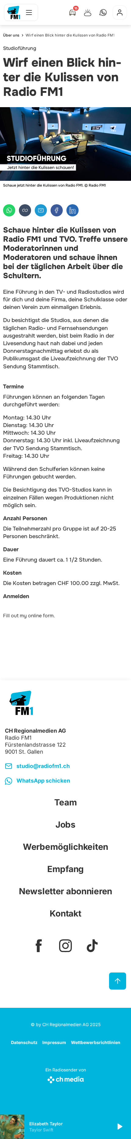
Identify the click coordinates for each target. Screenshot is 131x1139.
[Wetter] (87, 12)
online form (41, 615)
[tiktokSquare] (92, 945)
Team (65, 802)
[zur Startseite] (13, 12)
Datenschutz (24, 1042)
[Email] (41, 210)
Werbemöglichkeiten (65, 847)
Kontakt (65, 913)
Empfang (65, 869)
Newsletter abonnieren (65, 891)
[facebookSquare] (38, 945)
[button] (103, 12)
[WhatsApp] (9, 210)
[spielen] (119, 1127)
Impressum (54, 1042)
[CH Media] (65, 1079)
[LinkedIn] (72, 210)
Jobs (65, 824)
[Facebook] (57, 210)
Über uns (11, 35)
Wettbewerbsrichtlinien (95, 1042)
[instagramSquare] (65, 945)
